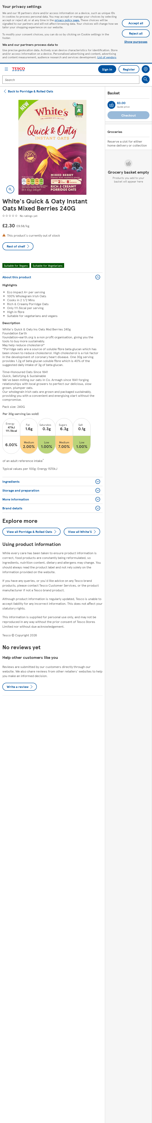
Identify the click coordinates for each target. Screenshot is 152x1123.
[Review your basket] (111, 105)
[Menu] (6, 69)
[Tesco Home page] (18, 69)
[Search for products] (146, 79)
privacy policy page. (67, 20)
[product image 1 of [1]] (52, 147)
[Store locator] (146, 69)
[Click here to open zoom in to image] (10, 189)
